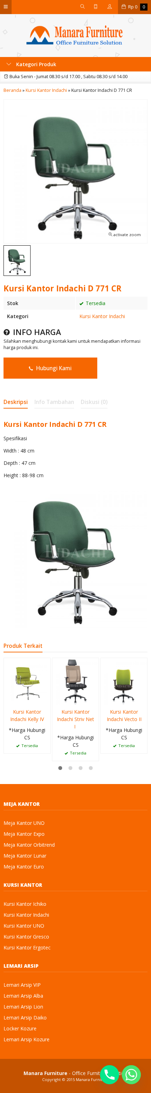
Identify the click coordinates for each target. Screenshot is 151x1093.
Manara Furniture (92, 1079)
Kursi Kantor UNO (24, 925)
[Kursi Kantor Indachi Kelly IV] (27, 680)
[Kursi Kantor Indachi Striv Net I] (75, 680)
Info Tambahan (54, 402)
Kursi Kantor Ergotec (27, 947)
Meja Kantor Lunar (25, 855)
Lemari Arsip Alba (23, 995)
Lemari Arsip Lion (23, 1006)
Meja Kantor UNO (24, 823)
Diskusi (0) (94, 402)
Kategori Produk (35, 64)
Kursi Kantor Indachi (102, 316)
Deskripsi (16, 402)
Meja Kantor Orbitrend (29, 844)
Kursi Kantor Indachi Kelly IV (27, 715)
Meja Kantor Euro (24, 866)
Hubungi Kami (53, 368)
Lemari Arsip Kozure (27, 1039)
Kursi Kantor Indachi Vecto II (124, 715)
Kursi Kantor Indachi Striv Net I (75, 719)
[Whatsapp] (131, 1074)
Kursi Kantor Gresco (26, 936)
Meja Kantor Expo (24, 833)
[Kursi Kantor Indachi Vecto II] (124, 680)
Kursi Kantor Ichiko (25, 904)
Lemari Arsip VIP (22, 984)
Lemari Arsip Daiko (25, 1017)
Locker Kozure (20, 1028)
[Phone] (109, 1074)
